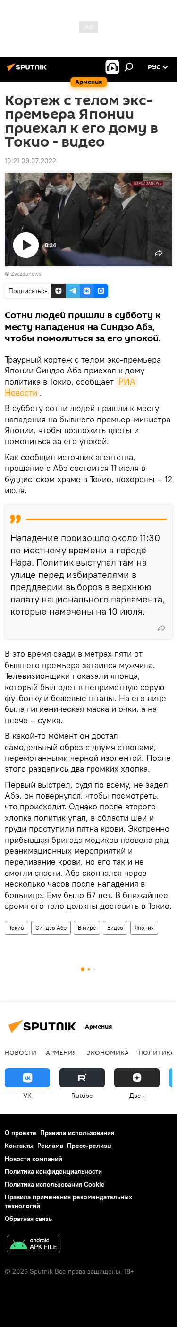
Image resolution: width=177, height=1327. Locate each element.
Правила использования (77, 1133)
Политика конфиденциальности (53, 1171)
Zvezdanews (26, 273)
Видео (115, 927)
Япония (144, 927)
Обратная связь (28, 1218)
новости (20, 1052)
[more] (161, 627)
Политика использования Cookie (55, 1184)
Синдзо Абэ (51, 927)
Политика (156, 1052)
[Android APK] (33, 1245)
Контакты (19, 1145)
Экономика (107, 1052)
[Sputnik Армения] (28, 70)
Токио (16, 927)
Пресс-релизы (89, 1145)
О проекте (20, 1133)
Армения (61, 1052)
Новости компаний (33, 1158)
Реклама (50, 1145)
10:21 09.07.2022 (30, 161)
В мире (87, 927)
